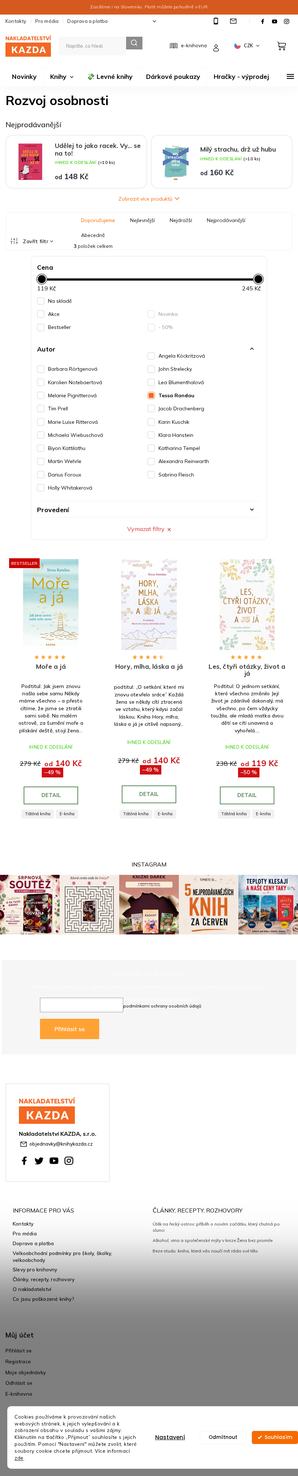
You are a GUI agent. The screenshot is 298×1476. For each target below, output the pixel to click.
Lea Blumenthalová (181, 382)
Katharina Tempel (179, 448)
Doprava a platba (87, 21)
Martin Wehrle (64, 461)
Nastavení (170, 1437)
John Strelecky (175, 369)
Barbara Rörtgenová (72, 369)
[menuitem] (24, 76)
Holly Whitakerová (70, 487)
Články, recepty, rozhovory (43, 1279)
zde (19, 1458)
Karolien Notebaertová (75, 382)
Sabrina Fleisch (176, 474)
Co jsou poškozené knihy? (43, 1299)
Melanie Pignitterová (72, 395)
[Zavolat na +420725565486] (217, 21)
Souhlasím (278, 1437)
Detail (51, 795)
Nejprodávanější (226, 220)
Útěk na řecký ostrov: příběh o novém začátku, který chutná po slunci (216, 1226)
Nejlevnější (142, 220)
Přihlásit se (70, 1029)
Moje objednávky (25, 1372)
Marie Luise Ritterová (73, 422)
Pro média (47, 21)
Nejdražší (181, 220)
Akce (54, 314)
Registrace (18, 1361)
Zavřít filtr (35, 241)
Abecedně (93, 235)
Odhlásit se (18, 1383)
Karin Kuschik (173, 422)
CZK (249, 45)
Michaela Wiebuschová (75, 435)
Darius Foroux (64, 474)
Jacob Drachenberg (181, 408)
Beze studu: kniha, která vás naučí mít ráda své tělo (205, 1251)
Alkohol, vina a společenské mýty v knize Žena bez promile (213, 1240)
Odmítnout (223, 1437)
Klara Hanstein (175, 435)
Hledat (134, 43)
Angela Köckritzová (181, 356)
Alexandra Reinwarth (183, 461)
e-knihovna (194, 45)
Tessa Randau (176, 395)
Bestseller (59, 327)
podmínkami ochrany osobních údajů (162, 1006)
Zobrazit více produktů (145, 199)
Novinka (168, 314)
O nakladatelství (32, 1289)
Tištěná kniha (38, 813)
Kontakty (16, 21)
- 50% (165, 327)
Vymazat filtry (146, 528)
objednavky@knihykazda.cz (61, 1144)
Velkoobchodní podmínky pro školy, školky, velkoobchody (62, 1256)
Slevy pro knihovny (35, 1269)
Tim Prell (58, 408)
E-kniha (67, 813)
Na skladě (60, 301)
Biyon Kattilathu (66, 448)
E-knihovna (18, 1394)
